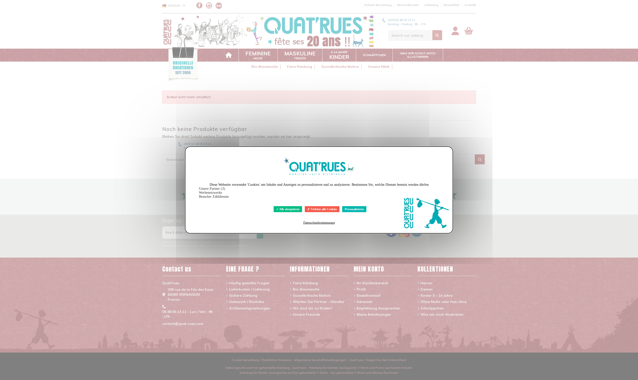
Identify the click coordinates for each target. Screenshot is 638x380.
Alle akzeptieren (289, 209)
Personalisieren (354, 209)
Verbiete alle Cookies (323, 209)
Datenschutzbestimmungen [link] (319, 222)
